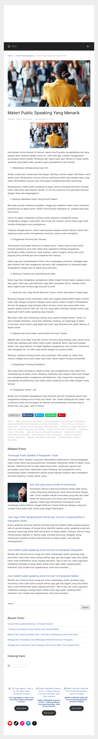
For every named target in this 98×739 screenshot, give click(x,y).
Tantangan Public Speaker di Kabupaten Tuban (33, 455)
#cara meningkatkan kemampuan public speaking (33, 424)
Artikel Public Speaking (25, 56)
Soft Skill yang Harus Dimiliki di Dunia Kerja (53, 484)
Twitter (40, 415)
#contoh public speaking (74, 427)
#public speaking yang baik (42, 437)
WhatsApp (51, 415)
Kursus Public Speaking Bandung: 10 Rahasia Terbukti (30, 624)
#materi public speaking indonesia (44, 432)
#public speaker (73, 435)
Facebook (28, 415)
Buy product (21, 708)
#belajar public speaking (29, 421)
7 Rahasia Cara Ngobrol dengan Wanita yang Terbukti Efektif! (33, 629)
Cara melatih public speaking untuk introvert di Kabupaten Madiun (43, 576)
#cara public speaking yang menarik (39, 427)
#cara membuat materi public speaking (65, 421)
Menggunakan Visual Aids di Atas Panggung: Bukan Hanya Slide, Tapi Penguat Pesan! (43, 645)
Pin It (62, 415)
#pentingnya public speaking (47, 435)
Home (10, 56)
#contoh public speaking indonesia (26, 429)
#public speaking (16, 437)
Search (11, 603)
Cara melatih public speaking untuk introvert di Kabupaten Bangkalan (45, 550)
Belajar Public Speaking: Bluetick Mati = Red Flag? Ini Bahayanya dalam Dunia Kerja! (43, 634)
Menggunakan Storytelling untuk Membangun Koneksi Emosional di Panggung (40, 640)
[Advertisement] (49, 23)
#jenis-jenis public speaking (62, 429)
